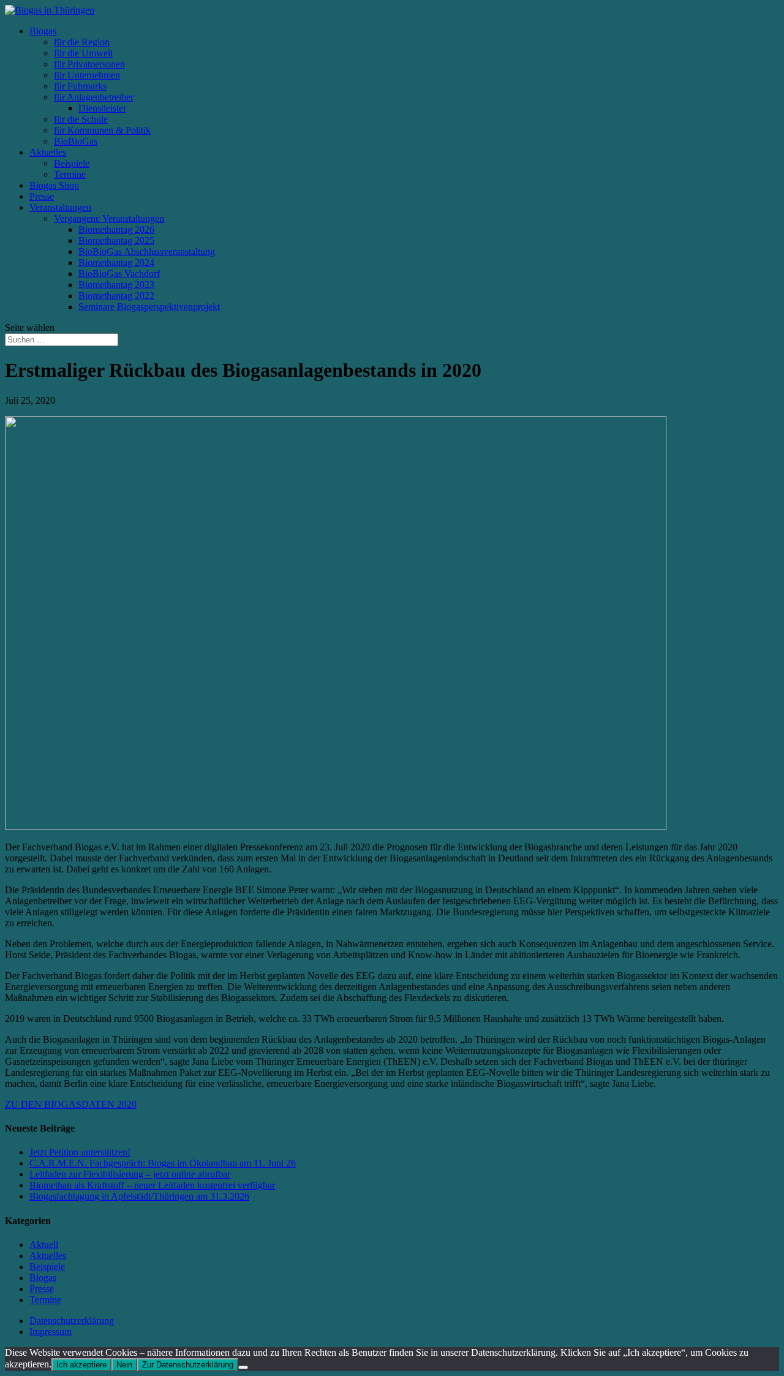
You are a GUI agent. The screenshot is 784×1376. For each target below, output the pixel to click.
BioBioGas (75, 141)
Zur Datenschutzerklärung (187, 1364)
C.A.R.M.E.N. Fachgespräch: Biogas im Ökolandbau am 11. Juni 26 (162, 1163)
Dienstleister (102, 108)
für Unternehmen (87, 75)
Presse (41, 196)
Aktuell (43, 1244)
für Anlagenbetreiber (94, 97)
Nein (124, 1364)
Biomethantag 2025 (116, 240)
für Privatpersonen (89, 64)
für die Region (82, 42)
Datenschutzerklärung (71, 1320)
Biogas (42, 31)
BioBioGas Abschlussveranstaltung (146, 251)
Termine (70, 174)
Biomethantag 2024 (116, 262)
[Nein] (243, 1367)
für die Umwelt (83, 53)
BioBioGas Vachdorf (119, 273)
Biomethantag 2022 (116, 295)
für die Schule (81, 119)
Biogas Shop (54, 185)
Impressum (50, 1331)
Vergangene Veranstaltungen (109, 218)
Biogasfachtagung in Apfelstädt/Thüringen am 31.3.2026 (139, 1196)
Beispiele (71, 163)
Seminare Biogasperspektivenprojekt (149, 306)
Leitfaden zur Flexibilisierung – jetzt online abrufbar (129, 1174)
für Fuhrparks (80, 86)
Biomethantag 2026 (116, 229)
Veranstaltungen (60, 207)
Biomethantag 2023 (116, 284)
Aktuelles (47, 152)
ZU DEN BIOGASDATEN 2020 (71, 1104)
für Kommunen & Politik (102, 130)
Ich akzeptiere (81, 1364)
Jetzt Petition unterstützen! (79, 1152)
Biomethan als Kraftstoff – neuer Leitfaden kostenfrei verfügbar (152, 1185)
